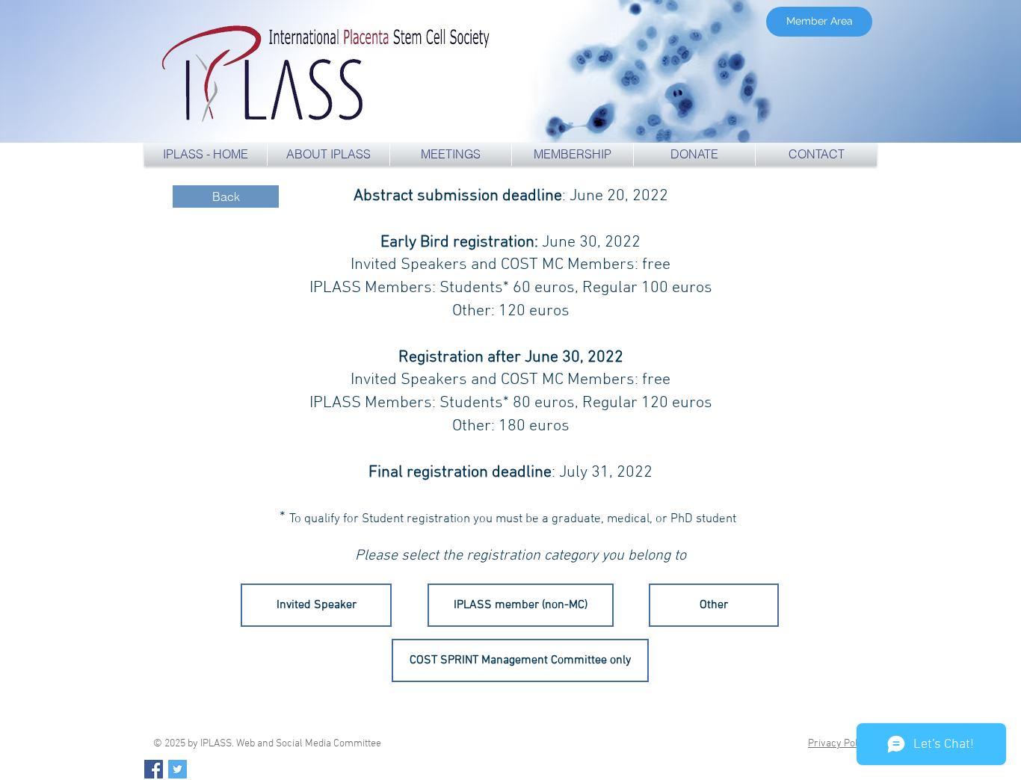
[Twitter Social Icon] (177, 769)
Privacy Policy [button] (839, 743)
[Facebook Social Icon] (153, 769)
